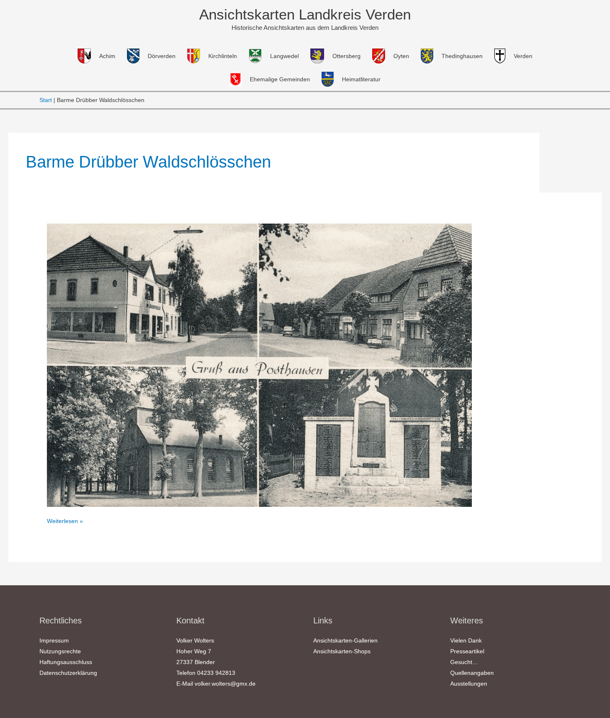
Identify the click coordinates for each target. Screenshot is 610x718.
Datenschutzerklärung (68, 672)
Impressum (54, 640)
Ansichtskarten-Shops (342, 651)
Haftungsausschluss (65, 662)
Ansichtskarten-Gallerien (345, 640)
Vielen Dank (466, 640)
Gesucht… (464, 662)
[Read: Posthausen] (259, 364)
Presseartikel (467, 651)
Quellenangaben (472, 672)
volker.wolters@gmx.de (225, 683)
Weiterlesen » (65, 520)
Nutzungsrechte (60, 651)
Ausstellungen (468, 683)
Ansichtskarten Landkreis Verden (305, 14)
